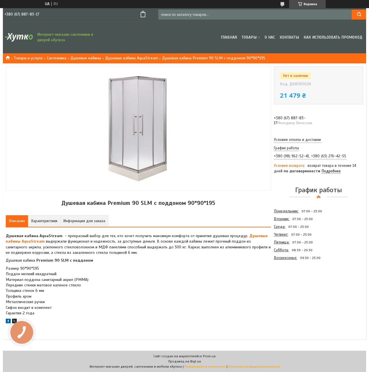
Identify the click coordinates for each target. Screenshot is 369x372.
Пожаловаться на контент (205, 367)
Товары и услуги (28, 58)
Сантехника (56, 58)
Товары (249, 37)
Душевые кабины (85, 58)
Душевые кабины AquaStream (131, 58)
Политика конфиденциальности (254, 367)
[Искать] (359, 15)
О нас (270, 37)
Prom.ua (209, 356)
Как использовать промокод (333, 37)
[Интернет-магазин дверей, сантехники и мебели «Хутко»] (18, 37)
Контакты (289, 37)
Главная (229, 37)
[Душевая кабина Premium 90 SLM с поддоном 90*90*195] (294, 292)
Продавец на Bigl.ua (184, 361)
